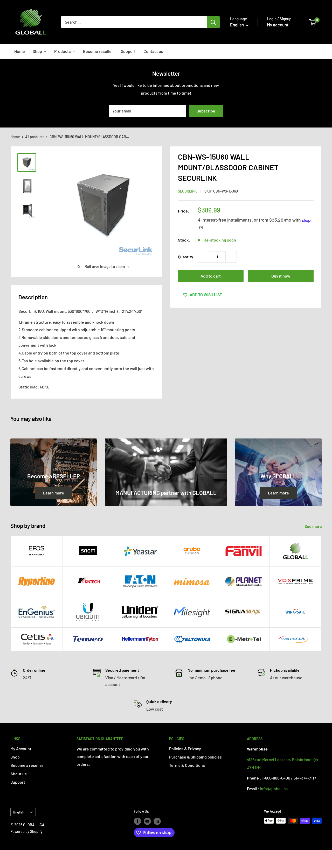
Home (15, 136)
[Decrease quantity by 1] (203, 257)
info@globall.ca (274, 788)
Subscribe (206, 110)
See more (314, 526)
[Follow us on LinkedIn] (157, 821)
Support (17, 782)
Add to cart (210, 276)
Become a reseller (26, 765)
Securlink (187, 191)
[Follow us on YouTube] (147, 821)
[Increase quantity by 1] (231, 257)
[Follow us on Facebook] (137, 821)
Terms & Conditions (187, 765)
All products (34, 136)
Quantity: (186, 256)
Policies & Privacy (185, 748)
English (18, 812)
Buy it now (280, 276)
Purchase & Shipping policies (195, 756)
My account (277, 24)
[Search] (213, 22)
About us (18, 773)
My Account (20, 748)
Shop (15, 756)
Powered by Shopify (26, 831)
